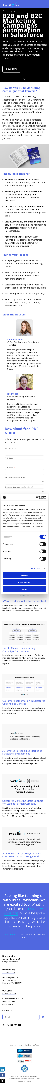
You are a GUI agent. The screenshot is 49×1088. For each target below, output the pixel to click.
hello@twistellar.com (10, 962)
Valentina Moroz (15, 339)
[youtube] (19, 1024)
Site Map (13, 1045)
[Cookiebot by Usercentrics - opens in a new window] (35, 497)
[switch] (42, 544)
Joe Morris (12, 393)
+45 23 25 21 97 (8, 972)
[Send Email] (44, 1017)
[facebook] (3, 1024)
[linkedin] (11, 1024)
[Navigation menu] (45, 4)
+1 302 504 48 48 (9, 993)
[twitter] (7, 1024)
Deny (24, 589)
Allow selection (24, 582)
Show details (36, 568)
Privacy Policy (23, 1045)
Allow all (24, 575)
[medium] (15, 1024)
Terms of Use (34, 1045)
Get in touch (11, 934)
